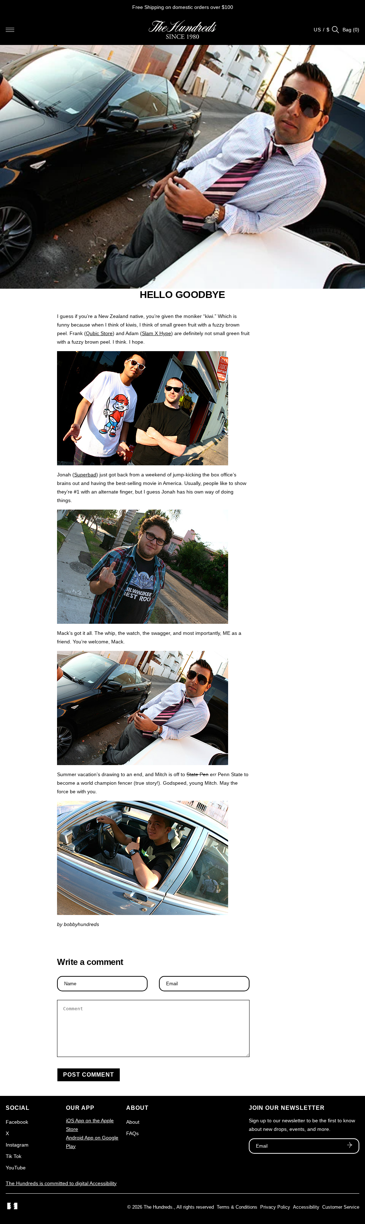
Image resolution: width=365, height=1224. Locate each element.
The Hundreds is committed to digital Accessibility (61, 1183)
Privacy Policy (275, 1207)
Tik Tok (13, 1156)
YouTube (16, 1167)
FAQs (132, 1133)
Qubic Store (99, 333)
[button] (10, 29)
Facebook (17, 1122)
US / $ (322, 29)
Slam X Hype (156, 333)
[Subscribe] (350, 1146)
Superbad (85, 474)
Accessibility (306, 1207)
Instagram (17, 1145)
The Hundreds (158, 1207)
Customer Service (340, 1207)
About (132, 1122)
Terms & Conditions (237, 1207)
